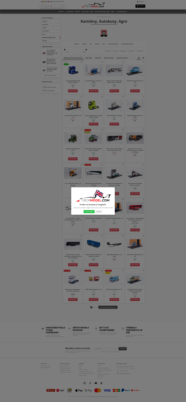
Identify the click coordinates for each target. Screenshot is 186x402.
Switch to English (89, 211)
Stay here (98, 211)
